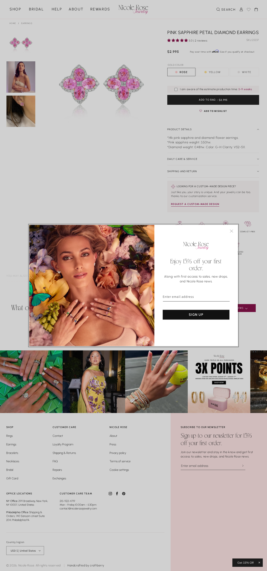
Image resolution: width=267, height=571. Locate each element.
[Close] (231, 231)
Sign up (196, 315)
